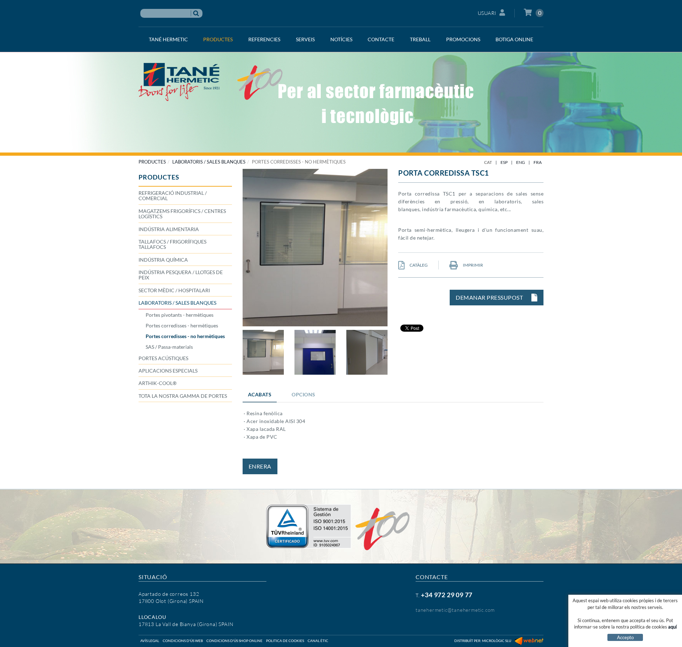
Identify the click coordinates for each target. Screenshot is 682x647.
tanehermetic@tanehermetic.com (455, 610)
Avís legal (149, 640)
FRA (538, 162)
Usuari (487, 13)
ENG (520, 162)
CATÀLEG (418, 265)
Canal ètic (318, 640)
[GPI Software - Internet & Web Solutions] (529, 640)
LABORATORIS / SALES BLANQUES (208, 162)
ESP (504, 162)
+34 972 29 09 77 (446, 595)
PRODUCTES (152, 162)
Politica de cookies (285, 640)
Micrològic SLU (496, 640)
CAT (488, 162)
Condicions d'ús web (183, 640)
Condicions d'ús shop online (234, 640)
